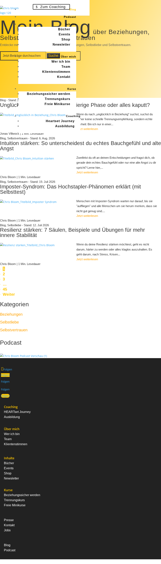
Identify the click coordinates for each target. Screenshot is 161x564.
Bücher (64, 29)
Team (65, 66)
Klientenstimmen (56, 71)
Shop (65, 39)
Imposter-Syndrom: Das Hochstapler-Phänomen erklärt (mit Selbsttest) (70, 189)
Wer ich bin (60, 61)
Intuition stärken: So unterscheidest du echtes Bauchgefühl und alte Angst (80, 145)
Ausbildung (65, 126)
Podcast (70, 16)
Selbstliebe (14, 225)
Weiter (9, 294)
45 (5, 289)
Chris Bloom (8, 177)
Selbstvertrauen (17, 181)
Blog (72, 9)
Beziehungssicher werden (48, 94)
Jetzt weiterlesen (87, 172)
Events (64, 34)
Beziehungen (11, 314)
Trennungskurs (57, 99)
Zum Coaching (53, 7)
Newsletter (61, 44)
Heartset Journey (60, 121)
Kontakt (63, 76)
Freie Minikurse (57, 104)
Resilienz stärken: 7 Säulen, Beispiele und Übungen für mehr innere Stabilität (72, 232)
